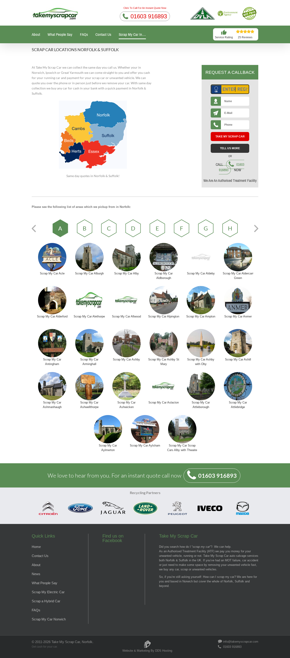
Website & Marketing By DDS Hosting (147, 650)
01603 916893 (148, 16)
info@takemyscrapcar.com (240, 641)
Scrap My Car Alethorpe (89, 316)
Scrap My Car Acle (52, 273)
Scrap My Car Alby (126, 273)
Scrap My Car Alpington (163, 316)
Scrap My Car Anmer (238, 316)
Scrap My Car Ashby (126, 359)
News (36, 574)
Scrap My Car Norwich (49, 619)
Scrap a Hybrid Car (46, 601)
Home (36, 547)
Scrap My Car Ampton (200, 316)
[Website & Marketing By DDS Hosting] (147, 642)
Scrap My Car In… (132, 34)
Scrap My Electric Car (48, 592)
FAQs (84, 34)
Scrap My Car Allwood (126, 316)
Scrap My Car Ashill (238, 359)
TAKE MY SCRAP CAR (230, 136)
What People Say (60, 34)
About (36, 34)
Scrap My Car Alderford (52, 316)
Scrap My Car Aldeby (201, 273)
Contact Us (103, 34)
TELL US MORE (230, 148)
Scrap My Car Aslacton (163, 402)
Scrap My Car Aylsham (145, 445)
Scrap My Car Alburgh (89, 273)
